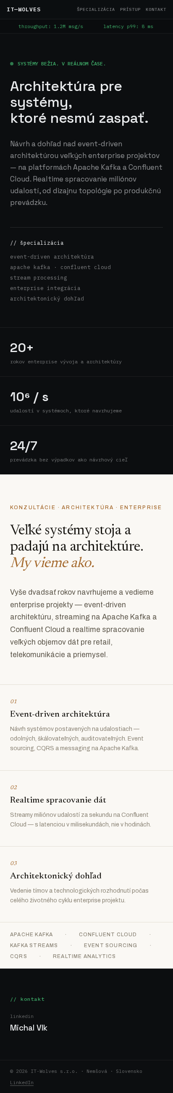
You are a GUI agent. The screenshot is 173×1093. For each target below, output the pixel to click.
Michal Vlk (28, 1028)
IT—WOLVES (24, 9)
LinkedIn (22, 1082)
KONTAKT (156, 9)
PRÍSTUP (130, 9)
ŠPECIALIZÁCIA (96, 9)
